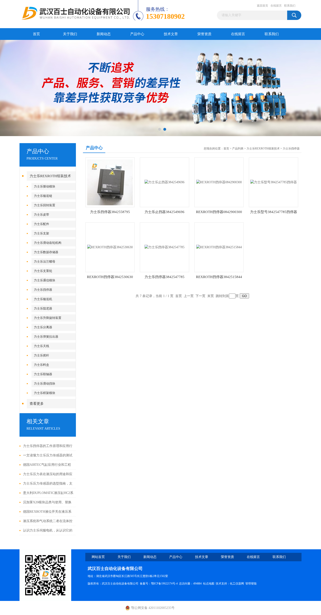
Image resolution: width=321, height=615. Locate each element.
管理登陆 (251, 583)
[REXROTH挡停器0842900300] (219, 182)
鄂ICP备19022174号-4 (164, 583)
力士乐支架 (41, 233)
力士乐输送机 (43, 299)
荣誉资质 (204, 34)
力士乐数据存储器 (46, 252)
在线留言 (276, 5)
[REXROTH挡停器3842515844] (219, 247)
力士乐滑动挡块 (44, 383)
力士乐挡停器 (43, 289)
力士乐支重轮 (43, 271)
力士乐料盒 (41, 365)
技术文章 (171, 34)
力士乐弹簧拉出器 (46, 336)
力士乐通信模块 (44, 280)
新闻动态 (104, 34)
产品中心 (137, 34)
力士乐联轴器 (43, 374)
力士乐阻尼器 (43, 308)
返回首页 (262, 5)
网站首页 (98, 557)
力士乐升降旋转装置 (47, 318)
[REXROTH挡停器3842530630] (110, 247)
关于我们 (70, 34)
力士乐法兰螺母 (44, 261)
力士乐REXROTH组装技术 (50, 176)
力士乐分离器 (43, 327)
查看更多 (37, 403)
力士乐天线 (41, 346)
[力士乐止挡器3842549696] (164, 182)
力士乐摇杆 (41, 355)
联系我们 (289, 5)
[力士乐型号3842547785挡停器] (273, 182)
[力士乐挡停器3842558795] (110, 182)
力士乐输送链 (43, 196)
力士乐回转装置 (44, 205)
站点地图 (208, 583)
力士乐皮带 (41, 214)
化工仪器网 (237, 583)
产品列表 (237, 148)
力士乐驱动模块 (44, 186)
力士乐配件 (41, 224)
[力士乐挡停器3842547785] (164, 247)
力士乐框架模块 (44, 393)
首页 (36, 34)
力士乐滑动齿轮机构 (47, 242)
